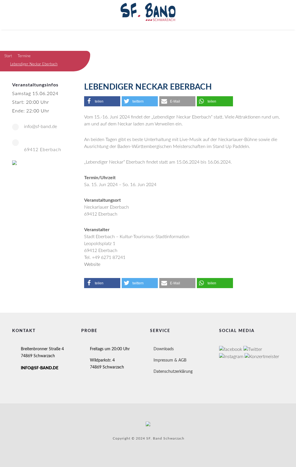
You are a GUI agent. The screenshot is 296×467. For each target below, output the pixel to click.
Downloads (163, 349)
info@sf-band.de (40, 126)
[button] (102, 101)
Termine (24, 56)
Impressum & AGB (169, 360)
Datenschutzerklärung (173, 372)
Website (92, 264)
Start (8, 56)
